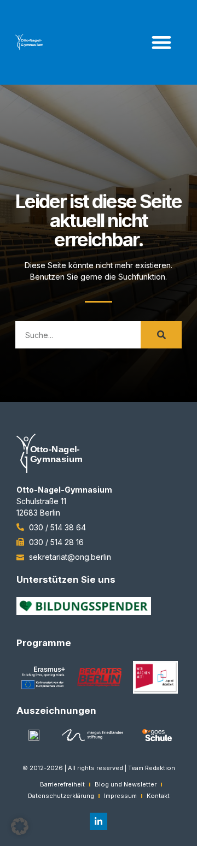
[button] (19, 826)
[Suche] (161, 334)
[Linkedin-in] (98, 821)
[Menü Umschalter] (161, 42)
